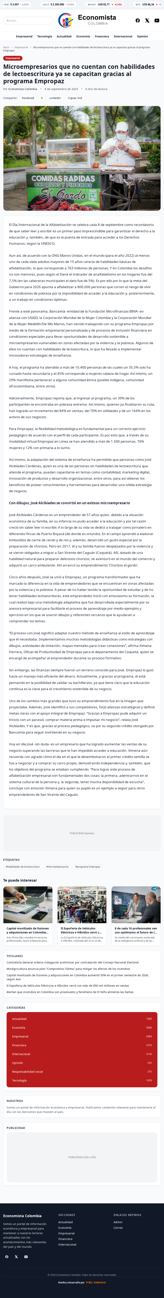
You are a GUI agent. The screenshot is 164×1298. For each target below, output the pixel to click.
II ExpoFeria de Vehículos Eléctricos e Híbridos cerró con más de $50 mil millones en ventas (68, 985)
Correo (118, 1228)
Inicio (6, 47)
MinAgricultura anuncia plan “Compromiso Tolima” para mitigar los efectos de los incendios (68, 969)
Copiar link (75, 98)
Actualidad (64, 36)
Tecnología (44, 36)
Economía (83, 36)
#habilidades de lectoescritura (23, 866)
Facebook (28, 98)
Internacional (123, 36)
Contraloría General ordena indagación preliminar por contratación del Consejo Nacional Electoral (73, 962)
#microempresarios (57, 866)
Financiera (102, 36)
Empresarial (24, 36)
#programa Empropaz (87, 866)
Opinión (142, 36)
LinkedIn (55, 98)
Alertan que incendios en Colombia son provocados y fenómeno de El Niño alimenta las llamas (70, 992)
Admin (118, 1222)
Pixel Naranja (96, 1282)
